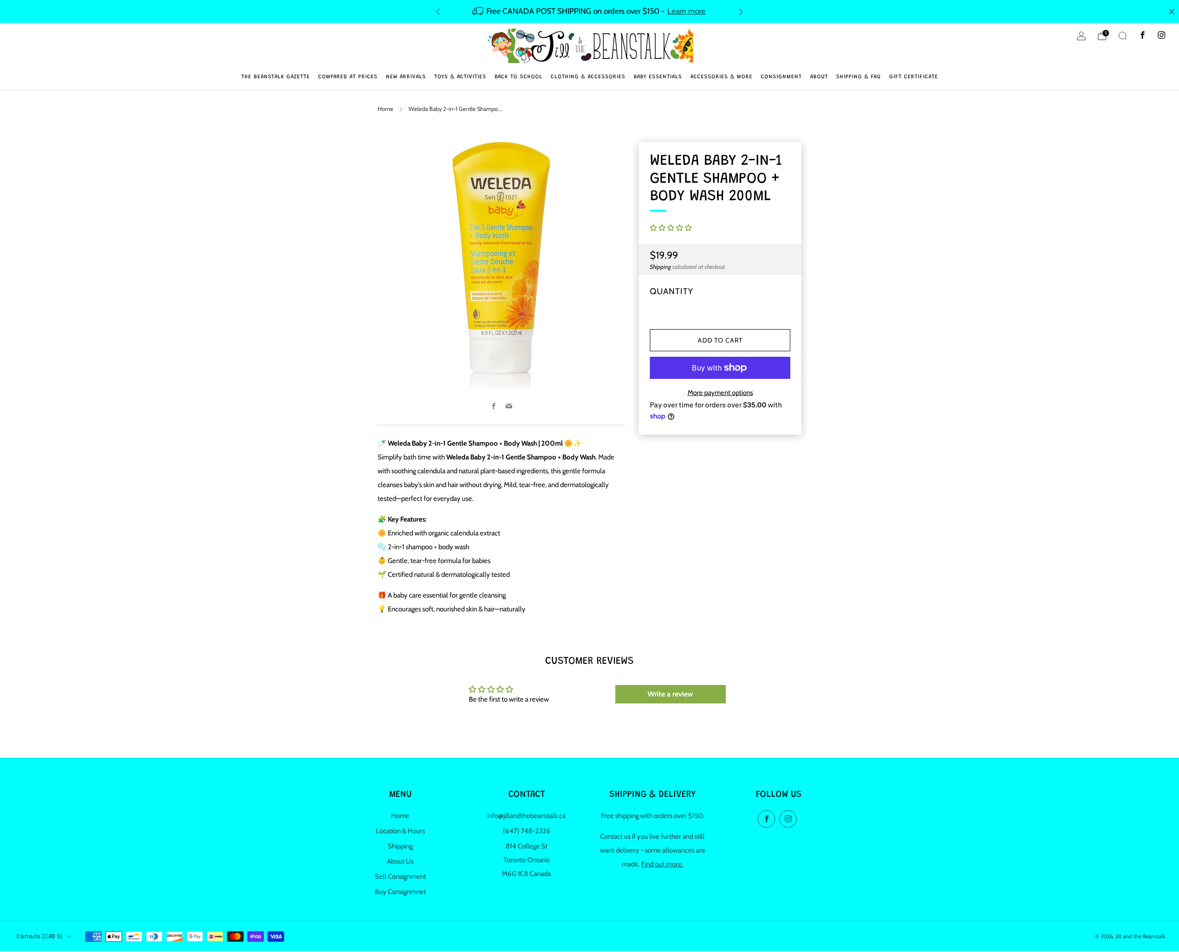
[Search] (1122, 36)
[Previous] (438, 11)
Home (385, 108)
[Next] (741, 11)
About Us (400, 861)
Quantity (671, 291)
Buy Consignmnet (400, 892)
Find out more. (662, 864)
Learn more (686, 11)
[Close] (1171, 11)
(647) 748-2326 (526, 831)
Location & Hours (400, 831)
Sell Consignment (400, 876)
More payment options (720, 393)
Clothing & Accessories (588, 77)
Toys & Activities (460, 77)
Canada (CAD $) (39, 937)
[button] (671, 228)
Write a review (670, 694)
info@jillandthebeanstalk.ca (526, 816)
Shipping (660, 267)
